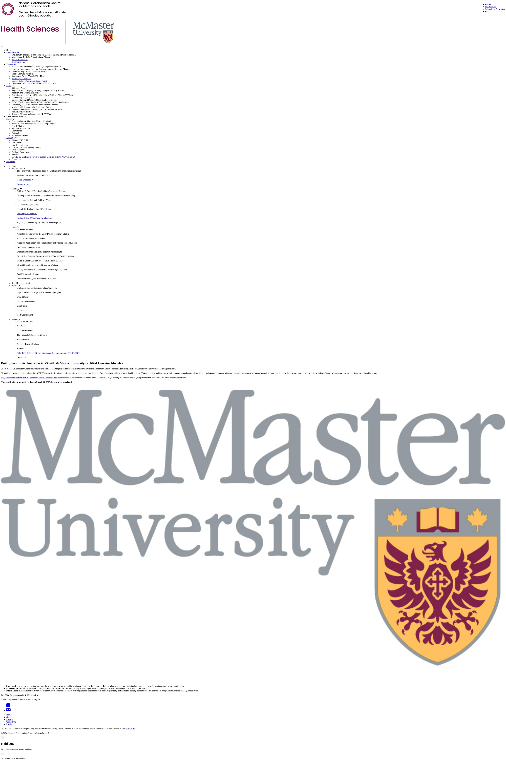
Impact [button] (9, 119)
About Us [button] (10, 138)
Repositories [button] (11, 52)
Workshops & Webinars (21, 78)
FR (486, 11)
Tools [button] (8, 86)
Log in (9, 724)
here (9, 749)
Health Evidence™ (20, 59)
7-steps (328, 373)
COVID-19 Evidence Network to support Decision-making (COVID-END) (43, 157)
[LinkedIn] (8, 706)
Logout (488, 4)
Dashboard (10, 161)
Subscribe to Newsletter (495, 9)
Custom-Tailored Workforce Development (29, 81)
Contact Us (11, 722)
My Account (490, 7)
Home (8, 715)
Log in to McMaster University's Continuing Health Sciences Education (31, 378)
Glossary (10, 717)
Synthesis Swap (18, 62)
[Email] (9, 710)
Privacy (9, 719)
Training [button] (10, 64)
